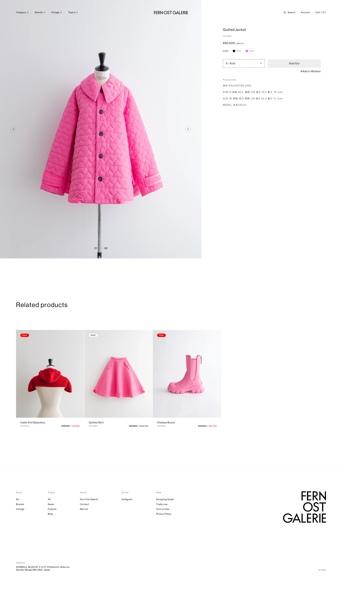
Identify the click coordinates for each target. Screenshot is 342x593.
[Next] (188, 129)
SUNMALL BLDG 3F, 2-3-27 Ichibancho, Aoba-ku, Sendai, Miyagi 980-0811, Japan (43, 568)
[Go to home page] (304, 507)
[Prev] (13, 129)
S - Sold (230, 63)
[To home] (171, 12)
